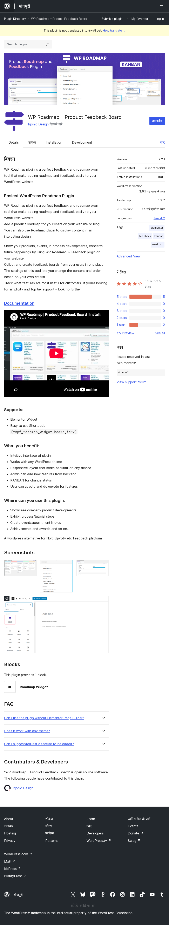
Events (133, 826)
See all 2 (159, 218)
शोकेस (49, 819)
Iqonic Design (38, 124)
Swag (134, 841)
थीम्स (48, 826)
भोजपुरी (18, 895)
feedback (145, 236)
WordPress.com (18, 854)
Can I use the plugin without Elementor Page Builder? (44, 718)
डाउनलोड (157, 121)
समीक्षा (32, 142)
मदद (162, 142)
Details (13, 142)
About (8, 819)
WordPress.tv (99, 841)
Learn (91, 819)
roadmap (157, 244)
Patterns (51, 841)
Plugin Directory (15, 18)
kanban (158, 236)
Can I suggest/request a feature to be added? (39, 744)
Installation (54, 142)
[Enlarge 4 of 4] (103, 601)
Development (82, 142)
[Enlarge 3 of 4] (103, 565)
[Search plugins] (48, 44)
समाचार (8, 826)
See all (160, 333)
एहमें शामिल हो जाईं (139, 819)
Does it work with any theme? (27, 731)
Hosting (10, 833)
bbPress (12, 869)
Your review (125, 333)
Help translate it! (114, 30)
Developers (95, 833)
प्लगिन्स (49, 833)
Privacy (9, 841)
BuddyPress (15, 876)
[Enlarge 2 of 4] (67, 565)
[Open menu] (162, 6)
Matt (10, 861)
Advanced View (129, 256)
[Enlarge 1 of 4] (31, 565)
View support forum (131, 382)
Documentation (19, 303)
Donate (135, 833)
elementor (156, 227)
